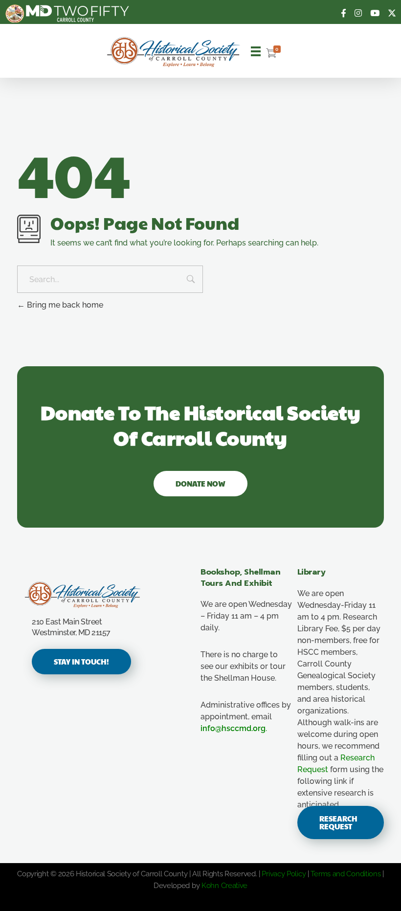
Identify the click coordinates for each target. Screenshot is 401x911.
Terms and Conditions (345, 873)
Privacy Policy (284, 873)
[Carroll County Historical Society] (174, 52)
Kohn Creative (224, 885)
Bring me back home (64, 305)
